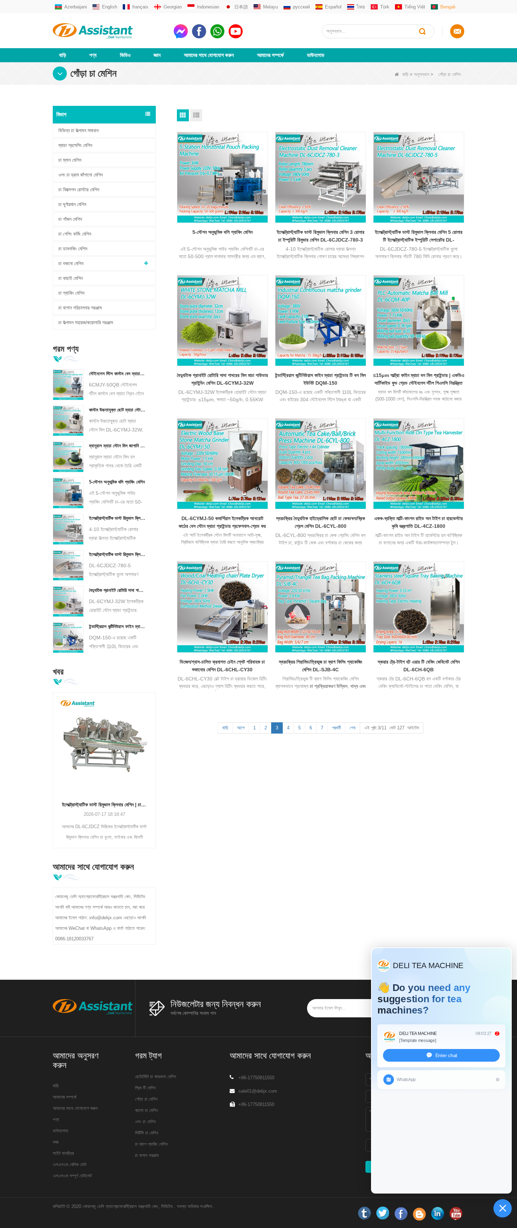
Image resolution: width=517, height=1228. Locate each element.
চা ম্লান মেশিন (69, 160)
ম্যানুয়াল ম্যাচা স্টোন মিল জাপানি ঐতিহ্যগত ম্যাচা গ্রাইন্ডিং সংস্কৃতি (117, 445)
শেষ (353, 727)
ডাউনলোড (315, 55)
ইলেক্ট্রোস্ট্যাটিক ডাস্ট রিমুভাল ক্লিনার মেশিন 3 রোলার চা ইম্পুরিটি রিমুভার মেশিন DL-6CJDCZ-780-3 (117, 518)
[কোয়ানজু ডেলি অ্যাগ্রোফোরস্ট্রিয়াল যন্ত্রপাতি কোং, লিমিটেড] (110, 30)
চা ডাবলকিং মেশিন (72, 248)
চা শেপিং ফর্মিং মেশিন (74, 234)
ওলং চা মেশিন (145, 1121)
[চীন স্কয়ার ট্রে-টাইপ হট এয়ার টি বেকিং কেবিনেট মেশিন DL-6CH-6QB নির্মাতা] (419, 607)
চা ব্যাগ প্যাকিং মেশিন (151, 1144)
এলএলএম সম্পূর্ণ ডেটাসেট (72, 1175)
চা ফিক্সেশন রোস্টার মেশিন (78, 189)
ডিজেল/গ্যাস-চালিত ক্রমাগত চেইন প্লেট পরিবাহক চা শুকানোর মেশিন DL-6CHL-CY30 (222, 665)
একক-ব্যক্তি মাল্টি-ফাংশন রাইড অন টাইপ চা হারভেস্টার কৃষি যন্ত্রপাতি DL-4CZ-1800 (418, 522)
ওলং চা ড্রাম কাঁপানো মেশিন (80, 175)
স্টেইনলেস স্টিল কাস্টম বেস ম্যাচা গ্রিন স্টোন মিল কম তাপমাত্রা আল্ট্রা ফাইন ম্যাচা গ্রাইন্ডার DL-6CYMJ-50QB (117, 373)
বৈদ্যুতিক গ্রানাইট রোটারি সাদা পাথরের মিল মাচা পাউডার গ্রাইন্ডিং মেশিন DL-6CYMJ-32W (117, 590)
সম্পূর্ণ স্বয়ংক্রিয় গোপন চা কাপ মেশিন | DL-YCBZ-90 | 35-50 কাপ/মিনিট (106, 804)
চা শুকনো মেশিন (70, 263)
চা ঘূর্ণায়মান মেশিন (72, 204)
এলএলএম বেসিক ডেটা (70, 1164)
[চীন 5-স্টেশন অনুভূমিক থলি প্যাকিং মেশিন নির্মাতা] (68, 492)
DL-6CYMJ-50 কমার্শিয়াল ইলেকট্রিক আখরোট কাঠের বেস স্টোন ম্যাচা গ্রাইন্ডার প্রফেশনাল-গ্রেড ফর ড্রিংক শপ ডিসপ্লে (222, 523)
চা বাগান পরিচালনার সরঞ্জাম (80, 308)
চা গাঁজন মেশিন (70, 219)
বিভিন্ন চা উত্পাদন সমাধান (78, 130)
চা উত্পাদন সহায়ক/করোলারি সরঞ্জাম (85, 322)
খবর (55, 1142)
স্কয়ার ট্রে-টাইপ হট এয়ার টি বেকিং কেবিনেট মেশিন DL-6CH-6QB (419, 665)
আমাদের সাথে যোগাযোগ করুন (209, 55)
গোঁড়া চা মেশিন (146, 1099)
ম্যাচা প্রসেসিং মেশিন (75, 145)
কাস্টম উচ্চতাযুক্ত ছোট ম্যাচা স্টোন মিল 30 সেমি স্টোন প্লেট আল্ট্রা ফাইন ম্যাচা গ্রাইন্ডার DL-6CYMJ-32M (117, 409)
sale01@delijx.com (257, 1091)
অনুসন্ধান (421, 74)
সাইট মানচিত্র (63, 1153)
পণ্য (93, 55)
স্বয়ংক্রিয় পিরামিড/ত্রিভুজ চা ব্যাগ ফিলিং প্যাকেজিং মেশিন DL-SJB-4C (320, 665)
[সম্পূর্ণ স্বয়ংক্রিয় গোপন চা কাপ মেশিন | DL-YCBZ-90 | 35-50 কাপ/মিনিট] (106, 743)
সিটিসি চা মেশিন (146, 1133)
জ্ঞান (157, 55)
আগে (240, 727)
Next (153, 759)
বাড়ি (62, 55)
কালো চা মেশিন (146, 1110)
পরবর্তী (336, 727)
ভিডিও (125, 55)
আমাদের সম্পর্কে (270, 55)
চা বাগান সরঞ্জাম (147, 1155)
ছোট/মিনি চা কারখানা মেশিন (155, 1076)
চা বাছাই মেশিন (70, 278)
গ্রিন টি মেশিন (145, 1088)
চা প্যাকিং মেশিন (71, 293)
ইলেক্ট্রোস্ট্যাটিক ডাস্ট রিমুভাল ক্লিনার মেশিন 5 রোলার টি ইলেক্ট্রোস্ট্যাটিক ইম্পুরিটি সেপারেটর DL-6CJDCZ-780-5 (117, 554)
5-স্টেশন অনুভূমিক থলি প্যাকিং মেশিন (117, 482)
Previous (56, 759)
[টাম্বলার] (364, 1214)
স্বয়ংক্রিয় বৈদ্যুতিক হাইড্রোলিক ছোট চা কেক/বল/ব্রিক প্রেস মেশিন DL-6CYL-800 (320, 522)
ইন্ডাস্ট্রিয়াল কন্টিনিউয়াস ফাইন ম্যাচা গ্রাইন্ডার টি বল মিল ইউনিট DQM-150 (117, 626)
